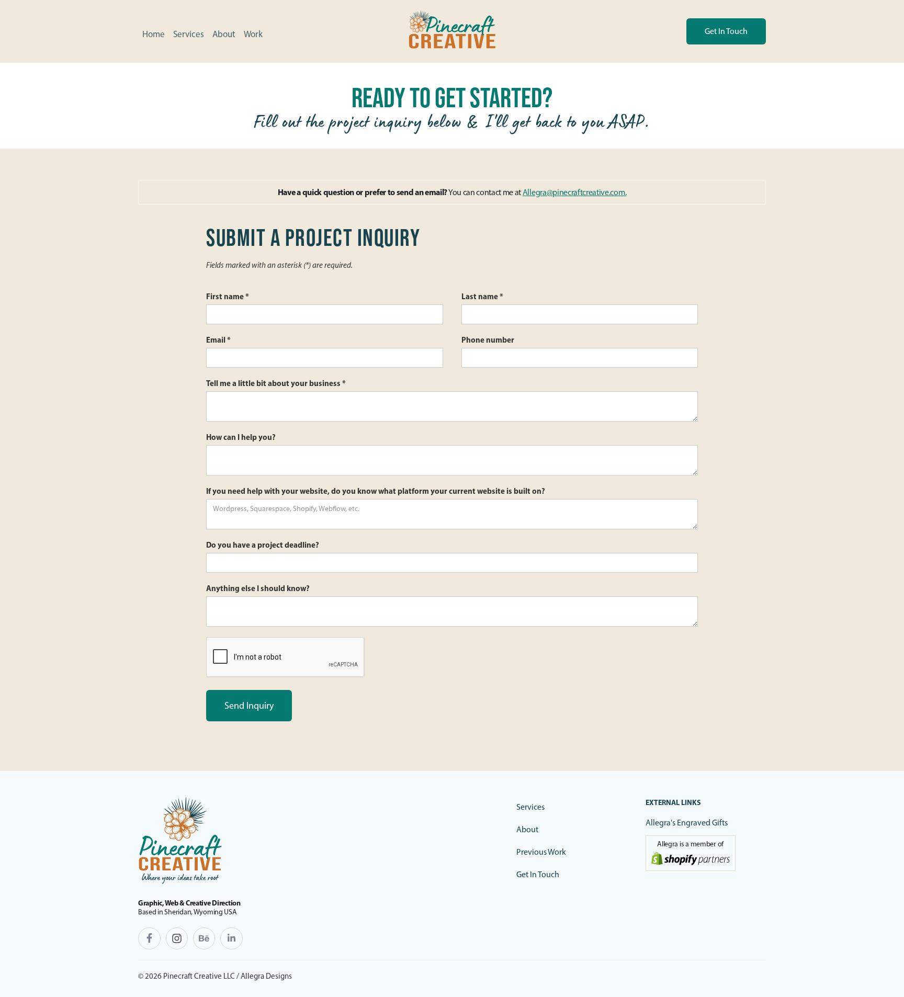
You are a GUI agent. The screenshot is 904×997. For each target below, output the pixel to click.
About (223, 34)
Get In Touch (537, 874)
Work (253, 34)
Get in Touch (726, 31)
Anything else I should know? (258, 588)
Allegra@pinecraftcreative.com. (574, 192)
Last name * (482, 296)
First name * (227, 296)
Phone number (487, 340)
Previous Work (541, 852)
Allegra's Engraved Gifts (687, 823)
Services (188, 34)
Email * (218, 340)
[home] (452, 31)
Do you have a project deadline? (262, 545)
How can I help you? (241, 437)
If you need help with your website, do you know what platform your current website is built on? (375, 491)
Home (153, 34)
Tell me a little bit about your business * (276, 383)
